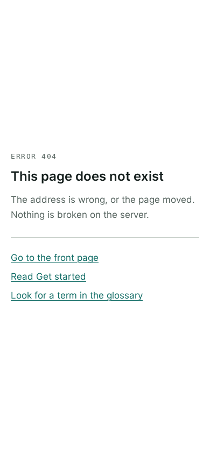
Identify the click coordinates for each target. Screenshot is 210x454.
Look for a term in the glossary (77, 295)
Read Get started (48, 276)
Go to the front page (55, 257)
